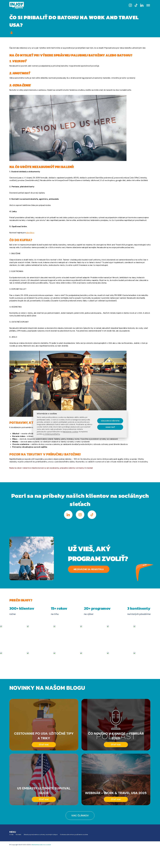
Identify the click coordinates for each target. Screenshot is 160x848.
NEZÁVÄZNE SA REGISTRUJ (89, 569)
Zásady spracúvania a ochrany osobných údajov (41, 834)
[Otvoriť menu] (148, 6)
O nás (11, 834)
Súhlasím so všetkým (110, 421)
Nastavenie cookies (70, 432)
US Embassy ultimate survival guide (44, 790)
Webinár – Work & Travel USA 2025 (116, 793)
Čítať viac (44, 744)
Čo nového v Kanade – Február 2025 (116, 735)
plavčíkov (30, 232)
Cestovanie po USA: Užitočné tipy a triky (43, 735)
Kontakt (18, 834)
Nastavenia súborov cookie (41, 845)
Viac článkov (80, 815)
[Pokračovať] (11, 33)
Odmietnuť (110, 427)
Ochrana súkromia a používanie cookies (74, 834)
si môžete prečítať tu (51, 434)
